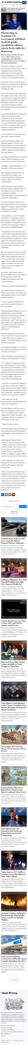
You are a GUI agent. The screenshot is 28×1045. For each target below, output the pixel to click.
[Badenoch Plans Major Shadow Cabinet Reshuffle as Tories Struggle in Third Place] (14, 650)
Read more (4, 1023)
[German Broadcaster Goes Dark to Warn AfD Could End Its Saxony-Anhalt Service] (14, 609)
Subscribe (23, 506)
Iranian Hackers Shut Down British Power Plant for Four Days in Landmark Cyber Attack (16, 10)
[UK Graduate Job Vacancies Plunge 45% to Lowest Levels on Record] (14, 734)
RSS (4, 1036)
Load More (14, 980)
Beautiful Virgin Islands (14, 2)
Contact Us (16, 1040)
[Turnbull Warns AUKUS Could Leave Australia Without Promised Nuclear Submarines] (14, 527)
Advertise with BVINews (7, 1029)
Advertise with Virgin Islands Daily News (12, 1031)
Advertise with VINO (6, 1027)
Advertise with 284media (8, 1025)
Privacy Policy (5, 1042)
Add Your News (5, 1033)
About (21, 1040)
